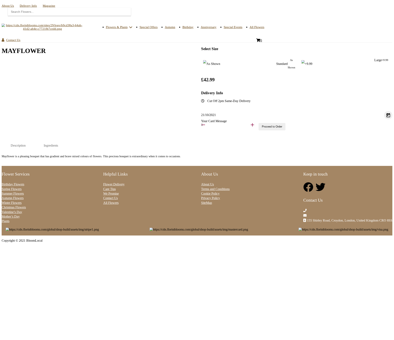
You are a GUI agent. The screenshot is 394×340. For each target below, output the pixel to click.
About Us (8, 5)
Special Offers (149, 27)
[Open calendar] (388, 115)
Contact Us (13, 40)
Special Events (233, 27)
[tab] (18, 145)
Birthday (188, 27)
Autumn (170, 27)
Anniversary (208, 27)
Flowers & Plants (117, 27)
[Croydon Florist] (42, 27)
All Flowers (257, 27)
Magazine (49, 5)
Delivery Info (28, 5)
